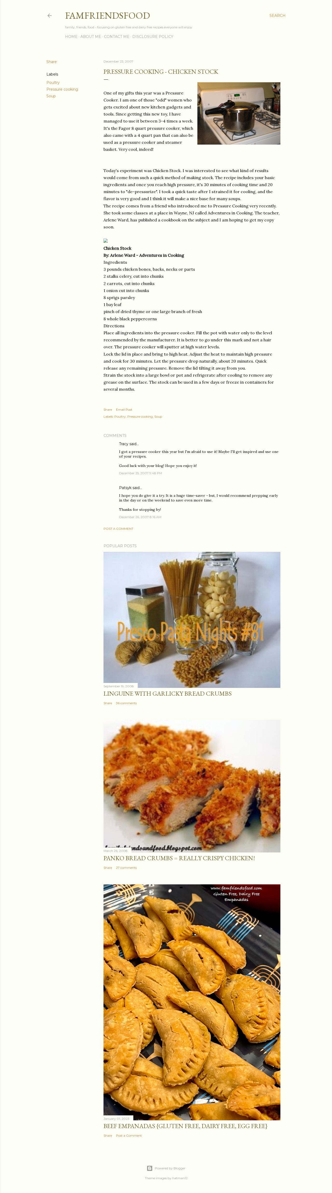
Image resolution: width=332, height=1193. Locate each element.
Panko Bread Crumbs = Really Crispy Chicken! (179, 858)
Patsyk (125, 487)
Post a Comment (118, 529)
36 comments (126, 703)
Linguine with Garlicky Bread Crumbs (167, 693)
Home (71, 36)
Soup (51, 96)
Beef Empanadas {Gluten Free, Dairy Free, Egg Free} (185, 1126)
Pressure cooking (62, 89)
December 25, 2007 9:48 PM (140, 473)
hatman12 (180, 1178)
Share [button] (51, 61)
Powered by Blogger (170, 1168)
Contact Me (116, 36)
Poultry (53, 82)
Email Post (124, 409)
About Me (90, 36)
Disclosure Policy (152, 36)
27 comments (126, 868)
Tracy (123, 444)
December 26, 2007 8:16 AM (140, 517)
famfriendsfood (107, 15)
